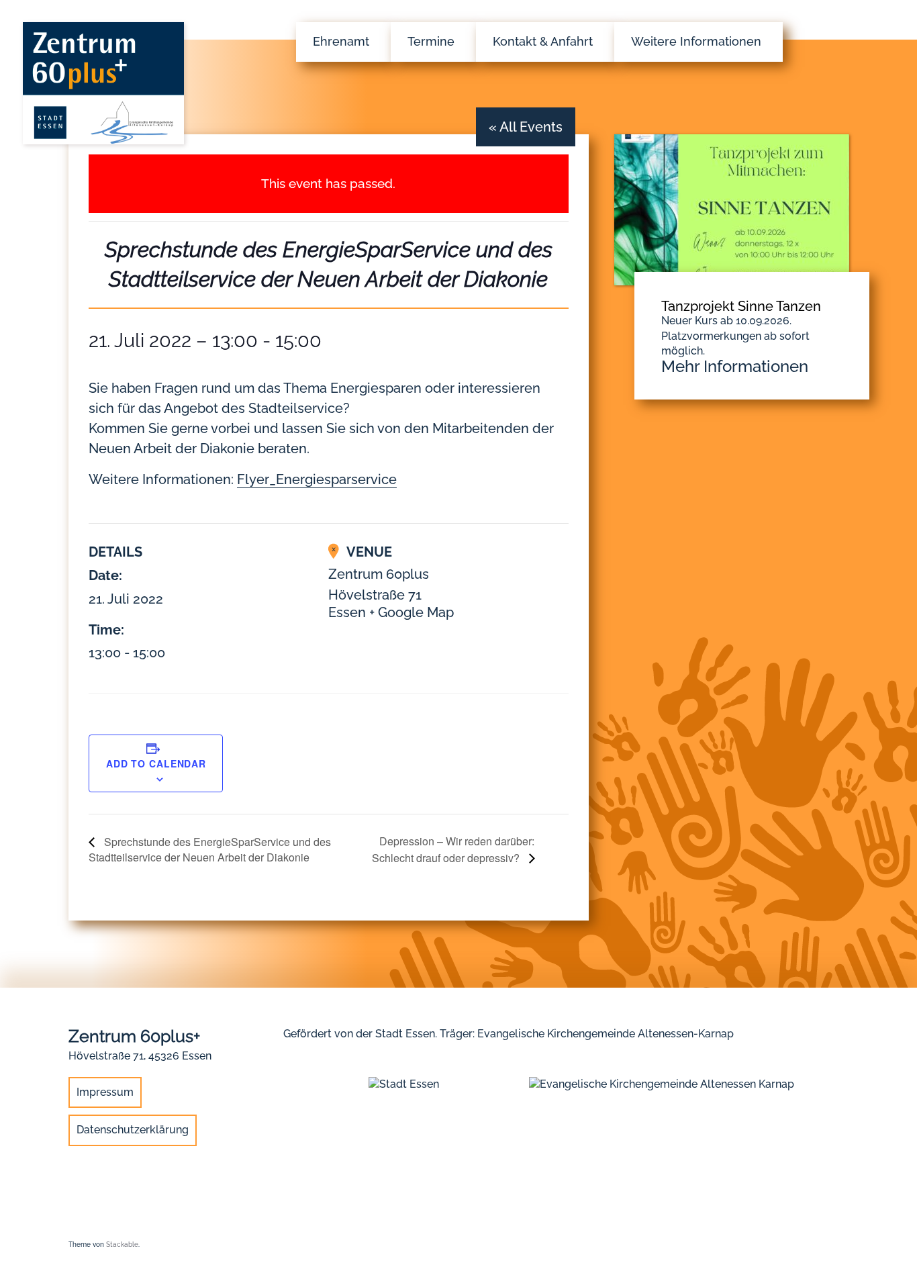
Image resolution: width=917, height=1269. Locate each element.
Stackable (122, 1244)
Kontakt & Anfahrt (543, 41)
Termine (430, 41)
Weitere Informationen (696, 41)
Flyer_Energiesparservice (317, 479)
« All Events (526, 127)
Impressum (105, 1092)
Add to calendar (156, 763)
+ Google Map (411, 612)
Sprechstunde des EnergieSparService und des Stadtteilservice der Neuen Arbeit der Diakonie (210, 849)
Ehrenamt (341, 41)
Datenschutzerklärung (133, 1129)
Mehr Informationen (734, 366)
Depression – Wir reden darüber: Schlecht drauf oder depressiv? (453, 849)
